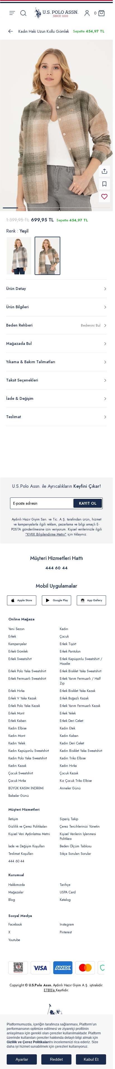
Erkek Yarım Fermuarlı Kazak (80, 702)
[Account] (87, 13)
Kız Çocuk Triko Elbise (76, 777)
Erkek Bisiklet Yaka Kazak (77, 687)
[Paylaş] (104, 167)
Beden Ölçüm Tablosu (76, 842)
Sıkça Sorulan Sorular (75, 850)
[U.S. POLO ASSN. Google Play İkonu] (56, 597)
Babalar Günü (18, 792)
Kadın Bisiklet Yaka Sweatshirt (81, 747)
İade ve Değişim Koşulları (26, 842)
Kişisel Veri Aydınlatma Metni (29, 830)
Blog (11, 896)
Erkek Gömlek (18, 648)
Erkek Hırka (16, 687)
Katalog (65, 896)
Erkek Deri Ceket (71, 717)
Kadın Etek (67, 724)
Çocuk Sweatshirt (20, 769)
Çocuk (64, 633)
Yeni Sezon (16, 625)
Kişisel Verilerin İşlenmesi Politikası (78, 833)
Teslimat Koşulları (20, 850)
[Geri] (10, 31)
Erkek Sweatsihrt (20, 655)
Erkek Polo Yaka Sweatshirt (27, 667)
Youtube (14, 936)
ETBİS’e (50, 986)
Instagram (67, 921)
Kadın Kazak (17, 762)
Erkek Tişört (68, 640)
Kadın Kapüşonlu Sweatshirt (28, 747)
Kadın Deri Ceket (72, 739)
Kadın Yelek (16, 739)
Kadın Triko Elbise (73, 754)
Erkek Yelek (68, 709)
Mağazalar (15, 888)
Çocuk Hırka (17, 777)
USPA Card (68, 888)
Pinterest (66, 929)
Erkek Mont (16, 709)
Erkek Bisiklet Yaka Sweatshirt (80, 667)
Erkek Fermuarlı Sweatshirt (27, 675)
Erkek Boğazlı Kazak (74, 695)
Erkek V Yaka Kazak (22, 695)
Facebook (15, 921)
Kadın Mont (16, 732)
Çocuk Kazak (69, 769)
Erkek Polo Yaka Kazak (24, 702)
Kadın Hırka (68, 762)
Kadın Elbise (17, 724)
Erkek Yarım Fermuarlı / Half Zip (80, 678)
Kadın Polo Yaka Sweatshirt (27, 754)
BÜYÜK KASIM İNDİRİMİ (26, 784)
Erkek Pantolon (70, 648)
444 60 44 (56, 565)
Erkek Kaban (17, 717)
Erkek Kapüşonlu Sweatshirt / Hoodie (81, 658)
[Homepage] (56, 13)
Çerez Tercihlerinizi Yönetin (80, 823)
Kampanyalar (17, 640)
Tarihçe (65, 881)
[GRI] (19, 252)
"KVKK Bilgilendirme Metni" (45, 531)
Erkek (12, 633)
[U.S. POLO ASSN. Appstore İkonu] (21, 597)
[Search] (23, 13)
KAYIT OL (88, 500)
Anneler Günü (70, 784)
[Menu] (12, 13)
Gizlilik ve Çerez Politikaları (27, 823)
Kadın (64, 625)
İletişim (13, 815)
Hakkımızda (16, 881)
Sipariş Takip (69, 815)
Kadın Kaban (69, 732)
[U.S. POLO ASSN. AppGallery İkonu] (91, 597)
